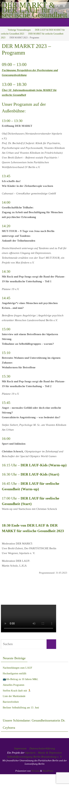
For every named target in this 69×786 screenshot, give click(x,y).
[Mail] (37, 592)
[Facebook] (32, 592)
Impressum (20, 748)
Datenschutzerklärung (42, 748)
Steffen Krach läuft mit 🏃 (17, 690)
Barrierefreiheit (11, 702)
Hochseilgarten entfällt (14, 673)
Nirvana (35, 770)
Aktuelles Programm (13, 685)
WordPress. (48, 770)
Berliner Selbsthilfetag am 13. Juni (21, 707)
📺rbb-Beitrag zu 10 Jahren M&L (20, 679)
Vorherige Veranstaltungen (19, 30)
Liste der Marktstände (14, 696)
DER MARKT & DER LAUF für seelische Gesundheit (34, 10)
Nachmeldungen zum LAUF (17, 667)
